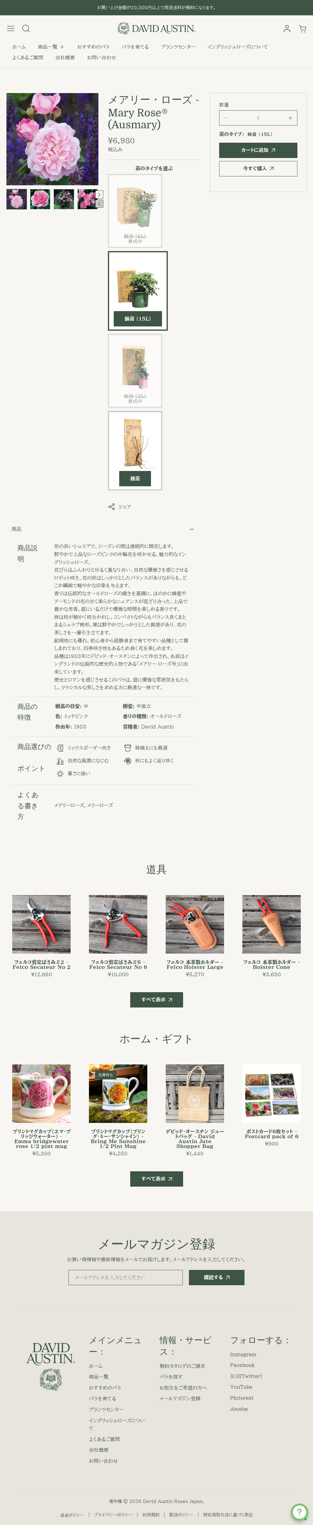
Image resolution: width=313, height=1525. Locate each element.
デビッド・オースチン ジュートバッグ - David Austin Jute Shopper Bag (195, 1139)
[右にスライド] (99, 194)
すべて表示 (153, 999)
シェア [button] (125, 506)
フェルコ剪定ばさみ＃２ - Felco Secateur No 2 (42, 965)
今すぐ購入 (255, 168)
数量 (224, 104)
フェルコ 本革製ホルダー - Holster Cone (271, 965)
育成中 (135, 241)
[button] (51, 47)
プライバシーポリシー (113, 1515)
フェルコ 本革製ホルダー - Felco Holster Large (195, 965)
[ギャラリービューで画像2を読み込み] (40, 199)
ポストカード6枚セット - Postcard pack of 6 (272, 1134)
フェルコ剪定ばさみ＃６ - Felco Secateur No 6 (118, 965)
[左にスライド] (99, 204)
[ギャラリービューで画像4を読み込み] (87, 199)
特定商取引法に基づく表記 (228, 1515)
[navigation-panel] (10, 28)
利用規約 (151, 1515)
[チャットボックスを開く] (299, 1512)
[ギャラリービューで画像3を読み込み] (63, 199)
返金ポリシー (72, 1515)
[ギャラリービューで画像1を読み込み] (16, 199)
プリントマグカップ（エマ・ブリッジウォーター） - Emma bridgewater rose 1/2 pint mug (42, 1139)
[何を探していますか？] (26, 28)
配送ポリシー (181, 1515)
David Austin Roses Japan (173, 1501)
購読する (213, 1277)
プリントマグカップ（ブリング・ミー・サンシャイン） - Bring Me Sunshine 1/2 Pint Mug (118, 1139)
